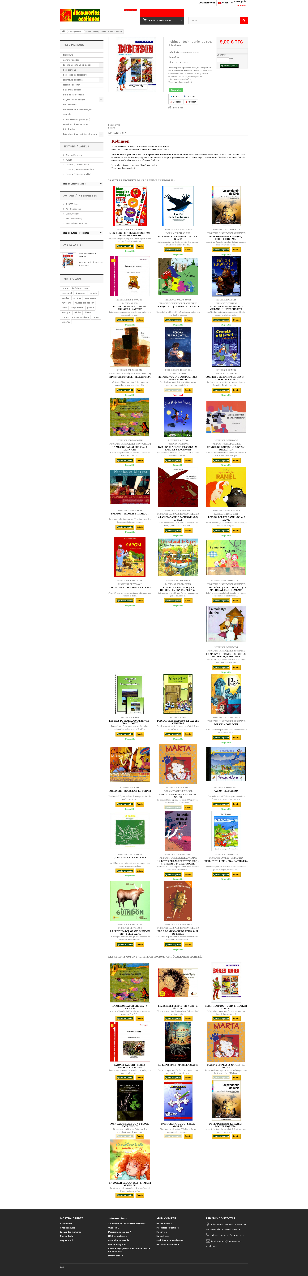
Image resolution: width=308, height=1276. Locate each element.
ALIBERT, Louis (72, 204)
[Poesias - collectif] (226, 694)
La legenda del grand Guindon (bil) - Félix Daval (130, 932)
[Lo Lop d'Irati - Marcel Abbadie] (178, 1042)
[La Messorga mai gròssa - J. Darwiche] (130, 417)
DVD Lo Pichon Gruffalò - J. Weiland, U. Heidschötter (226, 307)
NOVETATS (68, 55)
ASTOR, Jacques (73, 209)
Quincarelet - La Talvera (130, 857)
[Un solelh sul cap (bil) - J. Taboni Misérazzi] (130, 1159)
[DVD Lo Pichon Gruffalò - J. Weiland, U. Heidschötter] (226, 276)
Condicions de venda (118, 1240)
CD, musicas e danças (74, 99)
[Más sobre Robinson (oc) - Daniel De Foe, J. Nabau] (68, 260)
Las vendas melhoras (70, 1232)
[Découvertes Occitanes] (90, 15)
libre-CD (89, 312)
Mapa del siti (66, 1240)
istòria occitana (80, 288)
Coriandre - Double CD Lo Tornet (130, 791)
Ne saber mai (114, 125)
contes (65, 317)
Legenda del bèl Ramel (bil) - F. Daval (226, 518)
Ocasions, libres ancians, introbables (76, 126)
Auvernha (80, 293)
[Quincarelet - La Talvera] (130, 831)
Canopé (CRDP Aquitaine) (77, 164)
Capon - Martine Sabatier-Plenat (130, 587)
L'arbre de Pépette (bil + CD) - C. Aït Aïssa (178, 1007)
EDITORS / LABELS (76, 146)
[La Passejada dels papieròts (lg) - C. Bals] (178, 487)
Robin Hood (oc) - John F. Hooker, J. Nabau (226, 1007)
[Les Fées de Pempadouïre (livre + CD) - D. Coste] (130, 694)
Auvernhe (66, 303)
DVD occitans (70, 104)
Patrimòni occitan (72, 90)
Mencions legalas (117, 1244)
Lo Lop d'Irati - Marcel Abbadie (178, 1065)
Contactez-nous (207, 2)
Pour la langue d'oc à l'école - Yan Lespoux (130, 1125)
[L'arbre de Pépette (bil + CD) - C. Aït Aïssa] (178, 983)
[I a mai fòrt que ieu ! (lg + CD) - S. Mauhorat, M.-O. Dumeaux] (226, 557)
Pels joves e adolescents (75, 75)
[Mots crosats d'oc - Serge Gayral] (178, 1100)
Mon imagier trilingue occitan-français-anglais (129, 234)
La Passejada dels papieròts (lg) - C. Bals (178, 518)
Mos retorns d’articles (167, 1228)
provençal (67, 293)
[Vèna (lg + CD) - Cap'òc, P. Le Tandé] (178, 276)
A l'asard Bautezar (73, 155)
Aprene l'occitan (71, 60)
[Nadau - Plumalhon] (226, 764)
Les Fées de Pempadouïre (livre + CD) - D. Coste (130, 722)
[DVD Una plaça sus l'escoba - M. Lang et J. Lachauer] (178, 417)
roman (96, 317)
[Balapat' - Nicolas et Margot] (130, 487)
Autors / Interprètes (80, 195)
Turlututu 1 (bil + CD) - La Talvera (226, 861)
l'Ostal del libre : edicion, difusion (80, 134)
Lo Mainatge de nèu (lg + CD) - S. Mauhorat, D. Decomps (226, 655)
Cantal (65, 288)
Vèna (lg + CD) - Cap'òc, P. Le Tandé (178, 306)
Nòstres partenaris (117, 1236)
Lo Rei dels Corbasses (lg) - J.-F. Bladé (178, 237)
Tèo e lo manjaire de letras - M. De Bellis (178, 932)
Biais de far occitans (73, 95)
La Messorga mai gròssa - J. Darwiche (129, 1007)
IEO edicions (182, 62)
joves (64, 307)
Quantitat (221, 55)
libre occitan (91, 298)
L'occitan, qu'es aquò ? (119, 1232)
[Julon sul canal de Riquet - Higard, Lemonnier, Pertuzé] (178, 557)
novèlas (77, 298)
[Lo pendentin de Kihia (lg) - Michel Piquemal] (226, 206)
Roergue (66, 312)
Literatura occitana (73, 80)
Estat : (171, 57)
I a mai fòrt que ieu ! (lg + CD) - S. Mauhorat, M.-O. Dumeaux (226, 588)
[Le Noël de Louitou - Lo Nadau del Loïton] (226, 417)
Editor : (172, 62)
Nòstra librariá (115, 1256)
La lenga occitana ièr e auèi (77, 65)
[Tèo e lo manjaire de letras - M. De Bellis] (178, 901)
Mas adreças (162, 1236)
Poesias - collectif (226, 724)
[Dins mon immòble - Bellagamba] (130, 347)
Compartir (190, 96)
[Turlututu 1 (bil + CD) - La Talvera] (226, 831)
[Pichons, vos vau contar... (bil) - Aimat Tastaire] (178, 347)
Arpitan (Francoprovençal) (76, 119)
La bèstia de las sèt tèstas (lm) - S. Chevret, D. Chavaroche (178, 862)
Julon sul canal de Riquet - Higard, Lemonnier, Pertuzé (178, 588)
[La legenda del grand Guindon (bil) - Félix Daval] (130, 901)
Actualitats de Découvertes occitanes (126, 1223)
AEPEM (68, 160)
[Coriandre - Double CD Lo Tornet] (130, 764)
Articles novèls (67, 1228)
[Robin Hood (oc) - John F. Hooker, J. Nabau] (226, 983)
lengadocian (77, 307)
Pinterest (191, 102)
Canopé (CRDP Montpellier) (78, 174)
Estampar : (178, 108)
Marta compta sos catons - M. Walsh (178, 795)
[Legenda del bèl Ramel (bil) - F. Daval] (226, 487)
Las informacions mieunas (169, 1240)
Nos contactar (67, 1236)
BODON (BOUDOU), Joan (76, 223)
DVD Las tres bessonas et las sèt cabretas (178, 722)
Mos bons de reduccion (168, 1244)
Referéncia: (174, 52)
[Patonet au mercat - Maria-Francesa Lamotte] (130, 276)
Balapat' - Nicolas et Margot (130, 514)
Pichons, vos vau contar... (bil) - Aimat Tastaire (178, 378)
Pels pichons (69, 70)
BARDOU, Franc (72, 214)
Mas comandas (164, 1223)
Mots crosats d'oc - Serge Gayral (178, 1125)
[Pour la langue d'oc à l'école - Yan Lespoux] (130, 1100)
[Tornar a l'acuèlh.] (63, 32)
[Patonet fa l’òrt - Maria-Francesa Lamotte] (130, 1042)
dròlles (77, 312)
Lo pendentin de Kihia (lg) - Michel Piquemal (226, 237)
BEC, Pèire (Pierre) (73, 218)
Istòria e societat (71, 85)
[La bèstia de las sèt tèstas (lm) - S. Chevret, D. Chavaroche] (178, 831)
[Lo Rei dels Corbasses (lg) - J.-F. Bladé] (178, 206)
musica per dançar (84, 303)
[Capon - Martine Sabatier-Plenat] (130, 557)
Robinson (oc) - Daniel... (87, 255)
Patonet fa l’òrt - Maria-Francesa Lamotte (130, 1066)
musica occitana (80, 317)
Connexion (240, 5)
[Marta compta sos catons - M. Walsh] (178, 764)
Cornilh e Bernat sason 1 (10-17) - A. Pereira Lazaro (226, 378)
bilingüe (66, 322)
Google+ (176, 102)
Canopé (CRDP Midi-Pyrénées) (79, 169)
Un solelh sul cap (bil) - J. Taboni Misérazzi (130, 1184)
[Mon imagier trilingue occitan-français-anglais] (130, 206)
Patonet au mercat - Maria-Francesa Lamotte (129, 307)
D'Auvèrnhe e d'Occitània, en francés (77, 112)
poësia (90, 307)
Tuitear (175, 96)
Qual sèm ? (113, 1228)
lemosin (93, 293)
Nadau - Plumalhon (226, 791)
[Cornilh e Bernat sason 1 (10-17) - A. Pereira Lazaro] (226, 347)
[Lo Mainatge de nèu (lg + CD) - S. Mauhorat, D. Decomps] (226, 624)
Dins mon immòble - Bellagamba (129, 377)
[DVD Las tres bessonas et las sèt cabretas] (178, 694)
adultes (65, 298)
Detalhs (111, 128)
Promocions (66, 1223)
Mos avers (161, 1232)
